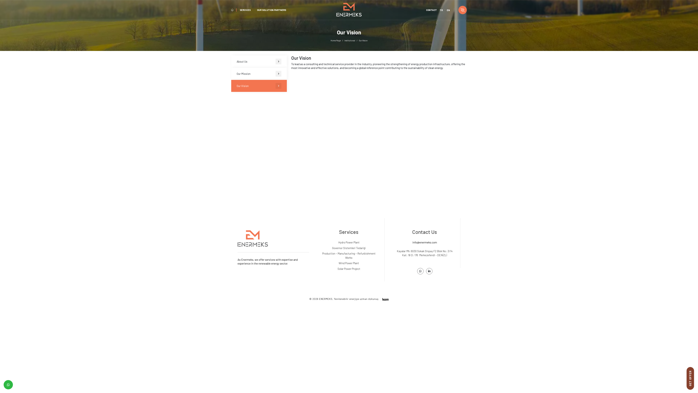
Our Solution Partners (271, 10)
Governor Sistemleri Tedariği (349, 248)
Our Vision (243, 86)
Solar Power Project (349, 268)
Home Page (336, 40)
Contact (431, 10)
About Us (242, 61)
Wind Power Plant (349, 263)
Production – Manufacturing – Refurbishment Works (349, 255)
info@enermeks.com (424, 242)
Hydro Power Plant (349, 242)
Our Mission (243, 73)
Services (245, 10)
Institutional (349, 40)
